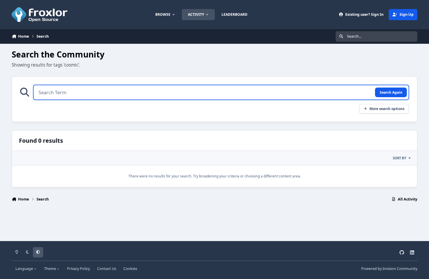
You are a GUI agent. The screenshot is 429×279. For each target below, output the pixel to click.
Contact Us (106, 268)
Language (24, 268)
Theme (50, 268)
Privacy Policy (78, 268)
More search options (386, 108)
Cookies (130, 268)
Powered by (389, 268)
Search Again (391, 92)
